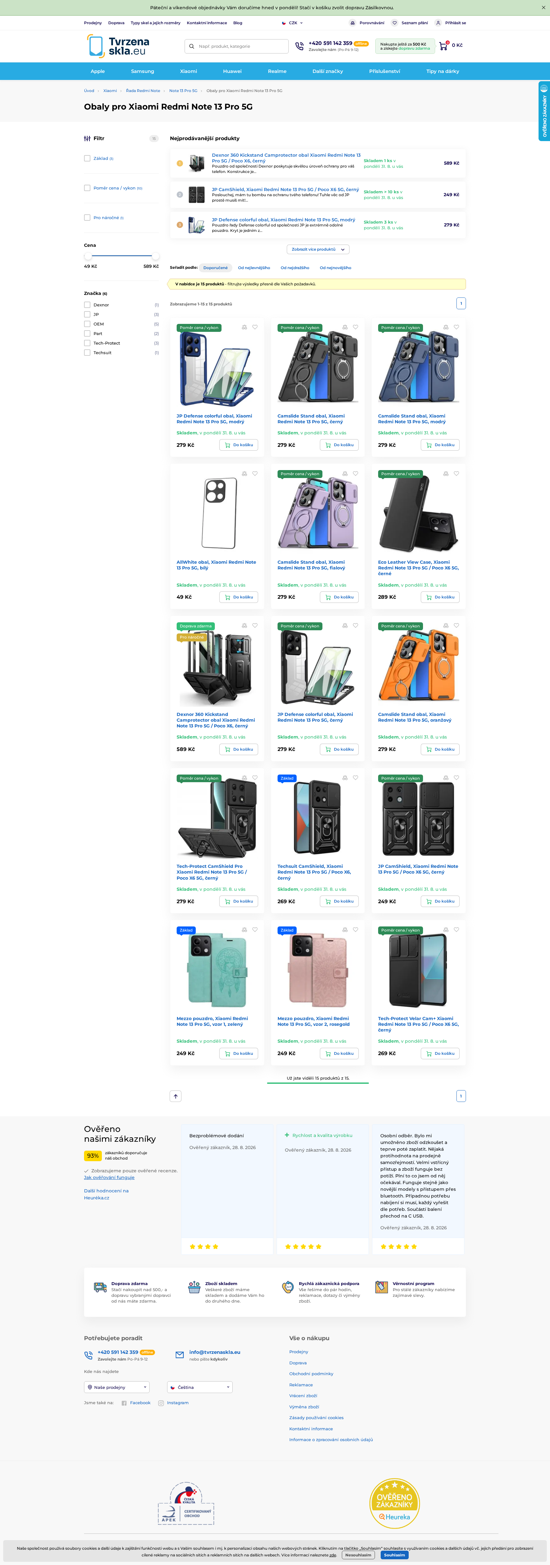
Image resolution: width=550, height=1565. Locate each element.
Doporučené (215, 267)
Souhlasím (394, 1555)
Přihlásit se (455, 22)
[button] (318, 249)
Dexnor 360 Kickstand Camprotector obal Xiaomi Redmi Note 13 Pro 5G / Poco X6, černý (216, 720)
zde (332, 1555)
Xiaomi (110, 90)
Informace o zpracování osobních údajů (331, 1439)
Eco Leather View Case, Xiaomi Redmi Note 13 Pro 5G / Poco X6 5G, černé (418, 567)
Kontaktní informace (207, 22)
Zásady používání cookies (316, 1417)
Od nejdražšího (295, 267)
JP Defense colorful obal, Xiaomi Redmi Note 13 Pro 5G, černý (315, 717)
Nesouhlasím (358, 1555)
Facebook (140, 1402)
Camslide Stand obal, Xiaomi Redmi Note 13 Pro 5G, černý (311, 419)
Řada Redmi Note (143, 90)
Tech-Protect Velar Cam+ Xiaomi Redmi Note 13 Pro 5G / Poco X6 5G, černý (418, 1024)
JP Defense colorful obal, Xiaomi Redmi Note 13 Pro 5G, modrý (283, 220)
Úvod (89, 90)
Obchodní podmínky (311, 1373)
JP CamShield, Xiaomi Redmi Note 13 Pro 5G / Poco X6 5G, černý (285, 189)
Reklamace (301, 1384)
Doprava (116, 22)
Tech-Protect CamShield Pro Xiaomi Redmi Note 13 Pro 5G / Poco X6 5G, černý (212, 872)
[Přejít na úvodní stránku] (118, 46)
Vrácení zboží (303, 1395)
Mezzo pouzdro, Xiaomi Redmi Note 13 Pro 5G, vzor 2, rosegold (314, 1021)
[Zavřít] (543, 7)
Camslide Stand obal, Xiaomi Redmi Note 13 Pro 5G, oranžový (414, 717)
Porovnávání (372, 22)
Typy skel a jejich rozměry (155, 22)
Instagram (178, 1402)
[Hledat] (192, 46)
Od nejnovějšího (335, 267)
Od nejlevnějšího (254, 267)
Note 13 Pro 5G (183, 90)
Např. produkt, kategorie (224, 46)
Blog (237, 22)
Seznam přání (415, 22)
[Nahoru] (175, 1096)
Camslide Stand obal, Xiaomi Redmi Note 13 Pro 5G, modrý (412, 419)
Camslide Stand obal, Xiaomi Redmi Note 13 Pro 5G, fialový (311, 565)
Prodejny (93, 22)
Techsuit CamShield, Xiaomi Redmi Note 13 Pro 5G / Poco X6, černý (314, 872)
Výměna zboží (304, 1406)
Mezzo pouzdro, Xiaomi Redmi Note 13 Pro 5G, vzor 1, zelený (212, 1021)
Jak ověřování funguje (109, 1177)
